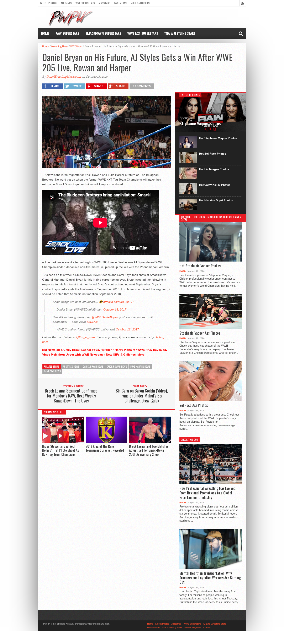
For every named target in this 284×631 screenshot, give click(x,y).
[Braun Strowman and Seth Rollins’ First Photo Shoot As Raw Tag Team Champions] (63, 442)
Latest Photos (48, 3)
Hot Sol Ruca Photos (212, 153)
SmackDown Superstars (103, 33)
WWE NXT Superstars (142, 33)
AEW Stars (104, 3)
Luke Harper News (140, 366)
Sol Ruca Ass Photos (193, 405)
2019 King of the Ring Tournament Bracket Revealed (105, 448)
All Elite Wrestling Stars (214, 623)
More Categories (140, 3)
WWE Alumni (120, 3)
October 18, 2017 (114, 309)
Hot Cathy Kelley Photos (214, 184)
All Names (66, 3)
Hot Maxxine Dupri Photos (216, 200)
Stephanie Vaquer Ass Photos (199, 333)
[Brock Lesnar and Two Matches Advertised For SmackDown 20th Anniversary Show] (150, 442)
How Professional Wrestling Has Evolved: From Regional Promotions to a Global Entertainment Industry (207, 493)
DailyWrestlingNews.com (63, 76)
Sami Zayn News (52, 371)
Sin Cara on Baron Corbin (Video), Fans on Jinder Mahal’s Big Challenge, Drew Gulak (142, 395)
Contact (207, 627)
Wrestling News (59, 46)
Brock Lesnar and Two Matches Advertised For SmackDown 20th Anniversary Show (148, 450)
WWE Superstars (85, 3)
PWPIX (182, 271)
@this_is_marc (86, 337)
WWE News (76, 46)
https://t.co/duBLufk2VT (118, 301)
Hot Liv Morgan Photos (214, 169)
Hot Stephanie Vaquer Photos (218, 138)
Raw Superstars (67, 33)
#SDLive (92, 321)
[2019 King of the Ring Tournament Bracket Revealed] (106, 442)
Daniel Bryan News (93, 366)
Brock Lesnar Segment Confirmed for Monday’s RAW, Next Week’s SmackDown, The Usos (71, 395)
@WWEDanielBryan (104, 317)
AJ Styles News (71, 366)
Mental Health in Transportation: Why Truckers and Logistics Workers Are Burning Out (210, 578)
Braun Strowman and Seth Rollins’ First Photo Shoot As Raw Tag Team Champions (60, 450)
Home (45, 33)
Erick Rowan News (117, 366)
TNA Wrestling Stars (179, 33)
